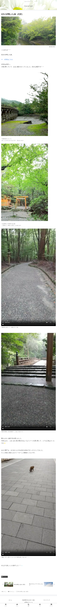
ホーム (10, 600)
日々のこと (5, 576)
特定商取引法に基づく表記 (28, 600)
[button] (52, 312)
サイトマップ (47, 600)
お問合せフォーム (28, 602)
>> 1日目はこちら (7, 59)
